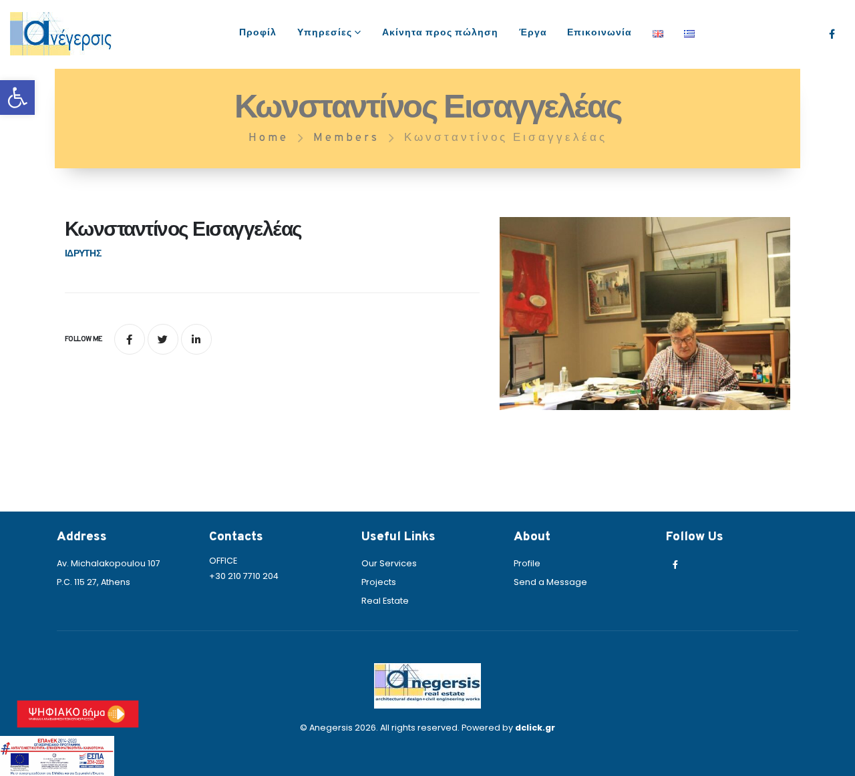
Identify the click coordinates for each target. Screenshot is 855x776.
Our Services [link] (389, 563)
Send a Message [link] (550, 582)
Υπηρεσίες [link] (324, 33)
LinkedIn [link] (196, 339)
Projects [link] (378, 582)
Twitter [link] (163, 339)
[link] (17, 97)
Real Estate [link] (385, 600)
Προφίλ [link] (258, 33)
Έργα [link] (533, 33)
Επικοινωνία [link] (599, 33)
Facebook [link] (129, 339)
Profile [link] (527, 563)
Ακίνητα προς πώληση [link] (440, 33)
